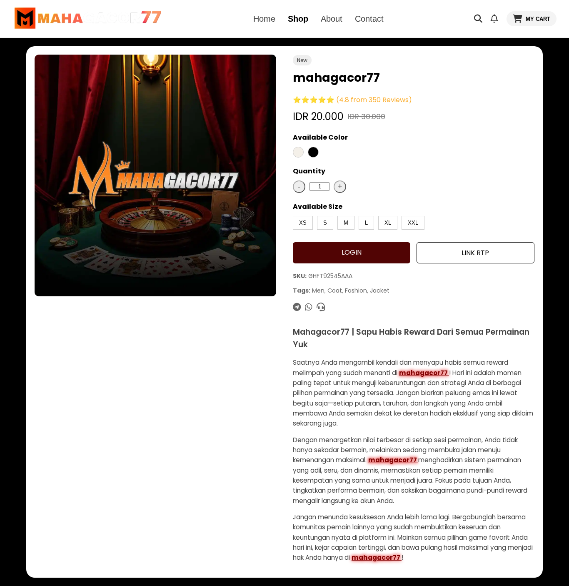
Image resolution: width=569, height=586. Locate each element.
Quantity (309, 171)
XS (303, 223)
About (331, 18)
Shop (298, 18)
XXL (413, 223)
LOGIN (352, 252)
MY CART (538, 19)
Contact (369, 18)
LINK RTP (475, 253)
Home (264, 18)
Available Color (320, 137)
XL (387, 223)
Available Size (317, 206)
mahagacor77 (424, 372)
